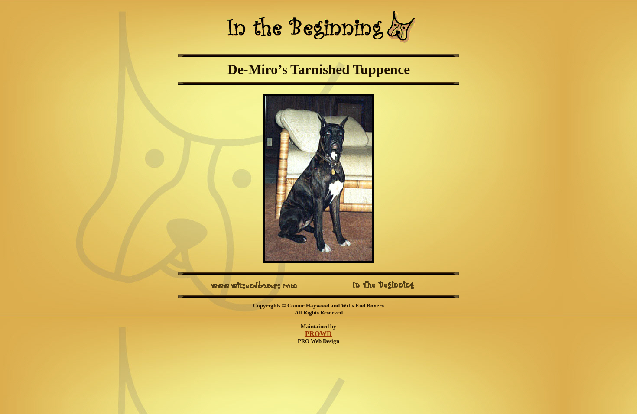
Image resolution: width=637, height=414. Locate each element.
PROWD (318, 333)
